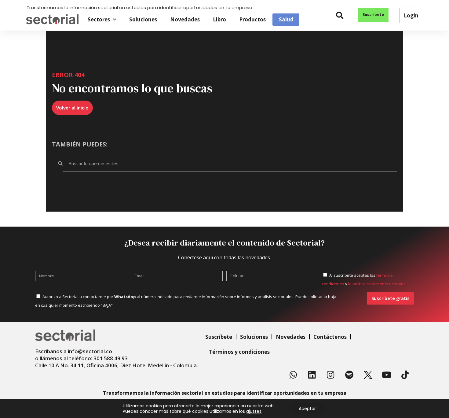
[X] (368, 374)
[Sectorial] (52, 19)
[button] (340, 15)
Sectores (99, 19)
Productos (252, 19)
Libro (219, 19)
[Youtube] (386, 374)
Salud (286, 20)
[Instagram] (330, 374)
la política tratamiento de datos (377, 284)
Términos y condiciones (239, 351)
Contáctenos (330, 336)
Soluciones (143, 19)
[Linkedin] (312, 374)
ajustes (253, 411)
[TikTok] (405, 374)
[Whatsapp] (293, 374)
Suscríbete (218, 336)
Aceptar (307, 408)
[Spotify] (349, 374)
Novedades (185, 19)
